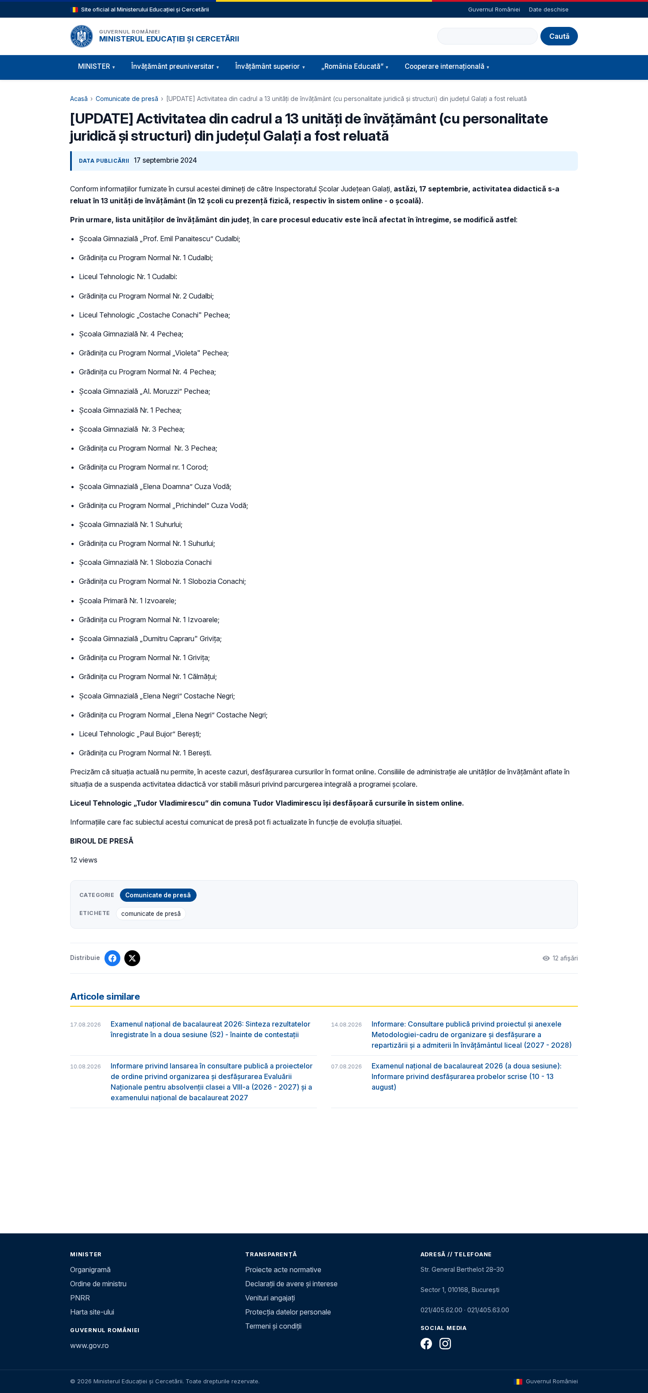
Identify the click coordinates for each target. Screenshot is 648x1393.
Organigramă (90, 1269)
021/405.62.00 (441, 1310)
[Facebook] (426, 1343)
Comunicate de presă (127, 98)
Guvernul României (494, 9)
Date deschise (549, 9)
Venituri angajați (270, 1297)
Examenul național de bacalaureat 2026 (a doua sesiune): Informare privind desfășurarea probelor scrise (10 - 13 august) (467, 1076)
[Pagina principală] (81, 36)
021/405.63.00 (488, 1310)
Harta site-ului (92, 1311)
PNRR (80, 1297)
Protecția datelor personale (288, 1311)
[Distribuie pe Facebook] (112, 958)
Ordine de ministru (98, 1283)
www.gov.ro (89, 1345)
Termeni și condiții (273, 1326)
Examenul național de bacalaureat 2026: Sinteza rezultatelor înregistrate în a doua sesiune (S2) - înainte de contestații (210, 1029)
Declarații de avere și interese (291, 1283)
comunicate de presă (151, 913)
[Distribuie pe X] (132, 958)
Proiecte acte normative (283, 1269)
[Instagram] (445, 1343)
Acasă (79, 98)
